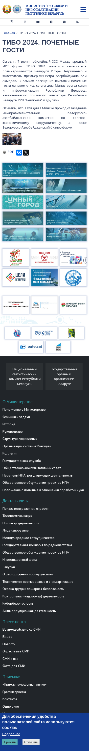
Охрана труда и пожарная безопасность (33, 589)
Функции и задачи (16, 417)
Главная (8, 33)
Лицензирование (15, 530)
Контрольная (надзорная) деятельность (33, 596)
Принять (10, 742)
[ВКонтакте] (19, 153)
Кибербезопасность (17, 603)
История (8, 424)
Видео (7, 637)
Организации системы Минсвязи (26, 446)
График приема (14, 692)
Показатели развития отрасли (25, 509)
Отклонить (31, 742)
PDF (10, 152)
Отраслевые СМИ (15, 651)
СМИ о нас (10, 659)
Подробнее (11, 734)
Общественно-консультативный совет (31, 468)
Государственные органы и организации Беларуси (63, 376)
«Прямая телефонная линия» (24, 684)
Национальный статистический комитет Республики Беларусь (24, 376)
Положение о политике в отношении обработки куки (43, 490)
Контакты (9, 699)
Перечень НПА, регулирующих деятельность (37, 475)
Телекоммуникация (17, 516)
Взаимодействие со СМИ (21, 629)
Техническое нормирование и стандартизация (37, 582)
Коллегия (9, 453)
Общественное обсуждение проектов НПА (35, 483)
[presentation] (4, 378)
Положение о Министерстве (24, 409)
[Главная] (13, 9)
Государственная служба (21, 461)
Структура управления (19, 439)
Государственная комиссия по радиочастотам (37, 545)
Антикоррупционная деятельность (29, 611)
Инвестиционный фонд (19, 560)
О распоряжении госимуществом (27, 574)
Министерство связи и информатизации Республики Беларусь (46, 10)
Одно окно (10, 706)
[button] (12, 139)
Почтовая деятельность (20, 523)
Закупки (8, 567)
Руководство (12, 431)
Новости (8, 644)
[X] (26, 153)
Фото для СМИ (13, 666)
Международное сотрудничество (28, 538)
